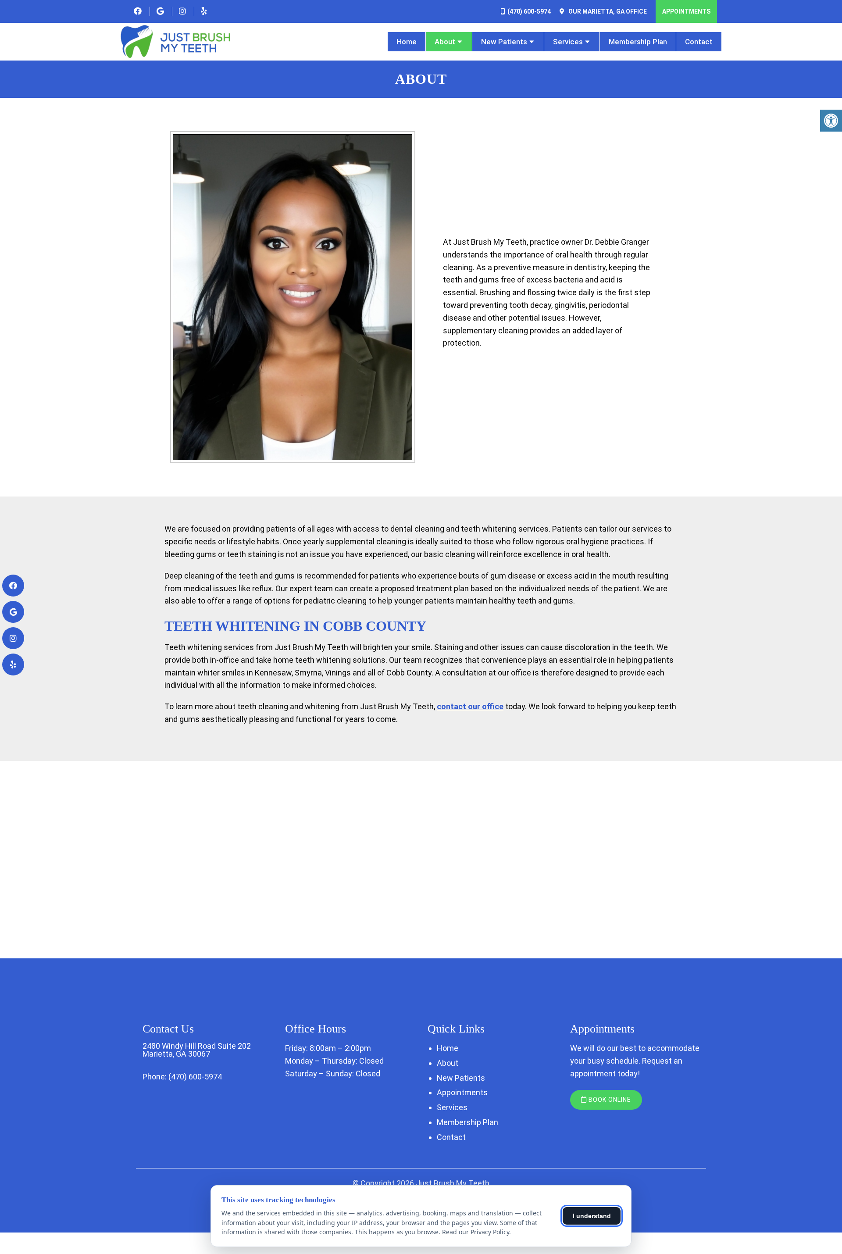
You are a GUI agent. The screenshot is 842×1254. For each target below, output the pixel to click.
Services (568, 41)
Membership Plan (638, 41)
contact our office (470, 706)
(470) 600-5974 (529, 11)
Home (406, 41)
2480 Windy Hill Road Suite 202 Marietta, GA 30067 (197, 1050)
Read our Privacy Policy (475, 1232)
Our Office (607, 11)
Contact (699, 41)
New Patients (504, 41)
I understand (592, 1215)
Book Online (609, 1099)
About (445, 41)
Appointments (686, 11)
